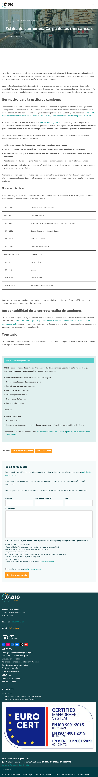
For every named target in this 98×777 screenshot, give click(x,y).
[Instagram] (8, 644)
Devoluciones (83, 774)
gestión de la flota (43, 451)
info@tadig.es (13, 628)
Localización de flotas (11, 659)
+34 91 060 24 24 (17, 622)
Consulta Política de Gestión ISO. (15, 765)
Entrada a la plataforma (12, 678)
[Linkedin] (12, 644)
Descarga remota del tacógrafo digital (17, 652)
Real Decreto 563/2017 (49, 122)
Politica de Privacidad (11, 774)
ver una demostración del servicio (50, 431)
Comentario (10, 509)
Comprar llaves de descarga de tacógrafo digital (21, 696)
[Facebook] (3, 644)
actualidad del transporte (22, 451)
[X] (21, 644)
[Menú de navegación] (93, 5)
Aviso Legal (27, 774)
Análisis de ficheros (9, 681)
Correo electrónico (43, 498)
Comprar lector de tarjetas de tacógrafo (18, 699)
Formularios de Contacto (64, 774)
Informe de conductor (11, 671)
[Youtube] (26, 644)
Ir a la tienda (7, 693)
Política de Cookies (43, 774)
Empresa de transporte (13, 36)
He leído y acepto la (25, 569)
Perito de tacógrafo (10, 668)
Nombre (9, 498)
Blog (12, 21)
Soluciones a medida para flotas (15, 665)
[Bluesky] (17, 644)
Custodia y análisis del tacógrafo (15, 655)
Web (66, 498)
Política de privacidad (33, 569)
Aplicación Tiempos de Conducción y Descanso (20, 662)
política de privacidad (47, 562)
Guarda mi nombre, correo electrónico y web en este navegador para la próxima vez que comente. (47, 540)
